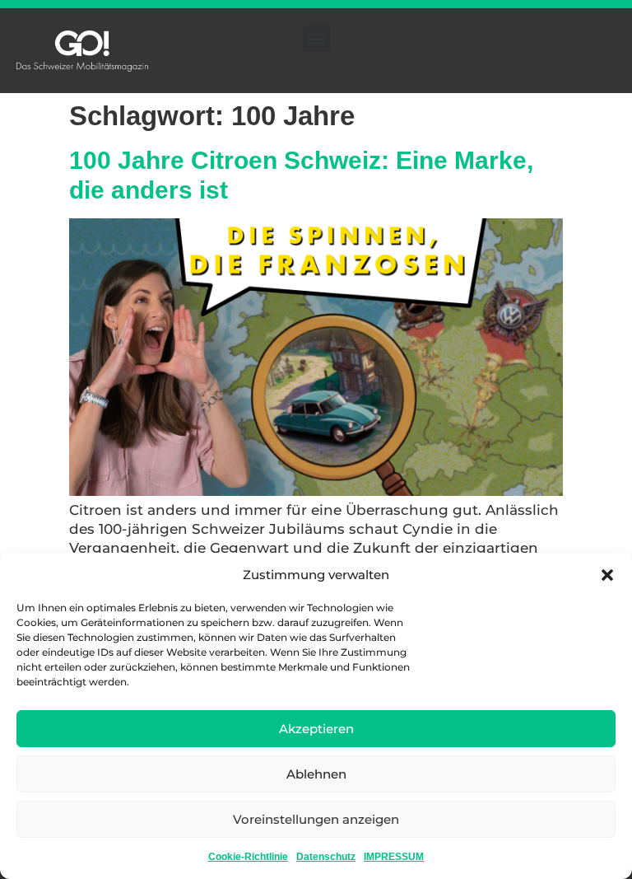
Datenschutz (326, 857)
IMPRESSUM (394, 857)
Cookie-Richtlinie (248, 857)
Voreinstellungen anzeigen (316, 819)
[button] (607, 575)
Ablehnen (316, 774)
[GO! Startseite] (82, 51)
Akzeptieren (316, 728)
